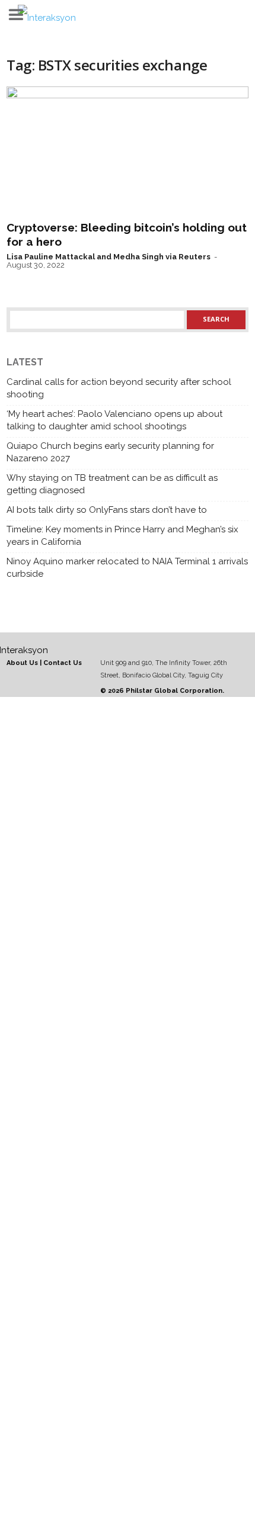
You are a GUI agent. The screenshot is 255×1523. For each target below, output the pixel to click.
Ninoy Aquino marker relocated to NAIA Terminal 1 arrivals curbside (127, 567)
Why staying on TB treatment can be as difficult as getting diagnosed (112, 484)
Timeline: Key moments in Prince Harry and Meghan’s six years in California (122, 535)
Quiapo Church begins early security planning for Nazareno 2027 (110, 452)
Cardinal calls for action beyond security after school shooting (119, 388)
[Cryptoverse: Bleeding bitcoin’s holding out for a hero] (127, 151)
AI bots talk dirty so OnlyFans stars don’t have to (107, 510)
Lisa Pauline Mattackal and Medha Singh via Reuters (109, 256)
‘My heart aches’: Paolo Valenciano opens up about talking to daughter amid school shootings (114, 420)
